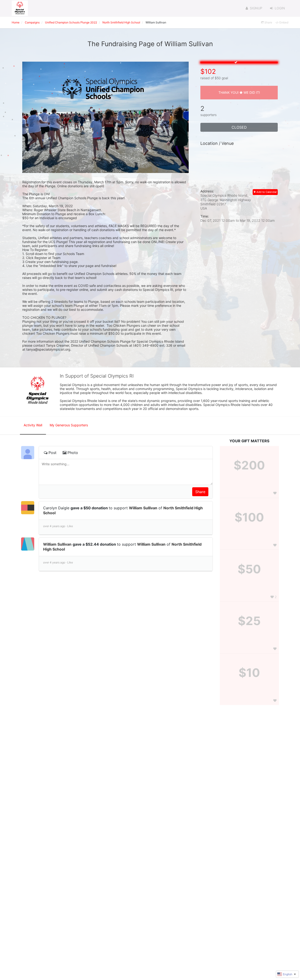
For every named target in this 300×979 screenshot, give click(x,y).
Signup (256, 8)
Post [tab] (52, 452)
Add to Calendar (266, 192)
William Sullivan (143, 508)
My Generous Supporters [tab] (69, 425)
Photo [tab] (73, 452)
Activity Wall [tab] (33, 425)
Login (280, 8)
